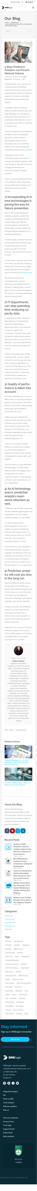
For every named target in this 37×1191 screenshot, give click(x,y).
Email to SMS (9, 956)
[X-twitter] (13, 1083)
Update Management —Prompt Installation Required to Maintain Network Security (17, 762)
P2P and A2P (18, 987)
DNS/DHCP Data (9, 952)
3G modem (8, 941)
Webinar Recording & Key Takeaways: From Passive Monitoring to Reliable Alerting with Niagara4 (21, 888)
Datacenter (8, 949)
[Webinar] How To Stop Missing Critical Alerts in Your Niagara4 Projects (22, 900)
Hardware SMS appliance (12, 960)
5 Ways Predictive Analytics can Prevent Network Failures (17, 70)
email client (20, 952)
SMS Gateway (20, 1002)
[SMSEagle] (7, 7)
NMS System (8, 987)
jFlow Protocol (9, 971)
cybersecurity (25, 945)
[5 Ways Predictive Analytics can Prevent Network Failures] (18, 52)
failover (17, 956)
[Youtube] (17, 1083)
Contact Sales (15, 2)
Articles (7, 916)
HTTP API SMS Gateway (11, 968)
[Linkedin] (4, 1083)
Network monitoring (18, 979)
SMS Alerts (13, 998)
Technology (15, 22)
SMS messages (9, 1006)
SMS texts (8, 1010)
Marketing (18, 971)
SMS (6, 998)
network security (9, 983)
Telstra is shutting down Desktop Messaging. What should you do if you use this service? (22, 874)
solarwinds (19, 1013)
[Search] (22, 2)
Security (14, 994)
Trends (7, 929)
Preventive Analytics (21, 730)
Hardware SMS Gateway (11, 964)
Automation (8, 945)
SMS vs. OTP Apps (18, 1010)
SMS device (22, 998)
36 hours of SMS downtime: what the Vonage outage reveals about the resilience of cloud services (22, 849)
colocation (17, 945)
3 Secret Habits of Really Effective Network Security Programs (17, 784)
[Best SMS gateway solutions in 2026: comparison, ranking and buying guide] (8, 861)
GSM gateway (25, 956)
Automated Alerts (18, 941)
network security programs (24, 983)
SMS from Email (9, 1002)
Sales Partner (9, 922)
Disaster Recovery (18, 949)
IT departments (25, 968)
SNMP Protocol (9, 1013)
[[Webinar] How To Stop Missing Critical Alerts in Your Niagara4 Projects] (8, 900)
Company (8, 919)
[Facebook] (8, 1083)
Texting (26, 1013)
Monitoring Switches (10, 975)
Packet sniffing (9, 991)
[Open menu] (33, 7)
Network (11, 730)
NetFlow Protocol (23, 975)
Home (7, 22)
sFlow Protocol (23, 994)
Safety (26, 991)
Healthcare (23, 964)
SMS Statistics (19, 1006)
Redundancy (19, 991)
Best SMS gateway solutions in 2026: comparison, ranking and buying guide (22, 862)
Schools (7, 994)
